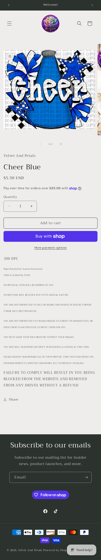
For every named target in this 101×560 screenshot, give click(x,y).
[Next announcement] (92, 5)
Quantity (10, 197)
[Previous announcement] (9, 5)
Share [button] (13, 399)
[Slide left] (40, 144)
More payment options (50, 248)
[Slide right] (61, 144)
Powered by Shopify (57, 550)
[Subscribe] (86, 477)
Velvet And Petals (30, 550)
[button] (9, 23)
